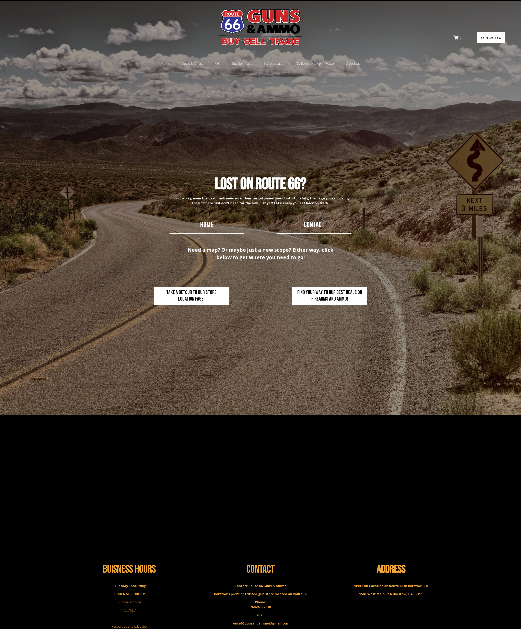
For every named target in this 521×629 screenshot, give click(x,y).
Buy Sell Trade (242, 63)
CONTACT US (491, 37)
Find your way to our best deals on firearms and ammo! (329, 295)
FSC (217, 63)
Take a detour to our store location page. (191, 295)
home (206, 224)
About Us (353, 63)
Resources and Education (130, 626)
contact (314, 224)
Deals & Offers (192, 63)
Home (165, 63)
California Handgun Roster (316, 63)
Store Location (274, 63)
